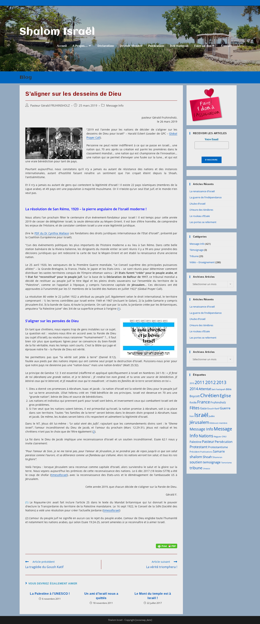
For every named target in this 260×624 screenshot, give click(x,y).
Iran (192, 416)
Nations (206, 435)
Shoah (207, 457)
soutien (196, 462)
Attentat (205, 389)
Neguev (217, 436)
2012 (210, 382)
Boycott (195, 396)
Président (195, 451)
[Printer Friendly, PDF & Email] (166, 545)
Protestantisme (218, 447)
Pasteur (208, 441)
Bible (228, 389)
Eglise (225, 395)
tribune (196, 467)
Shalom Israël (57, 32)
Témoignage (196, 250)
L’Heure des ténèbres (201, 209)
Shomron (217, 457)
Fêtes (194, 407)
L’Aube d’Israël (197, 203)
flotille (193, 402)
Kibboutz (214, 423)
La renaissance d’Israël (202, 191)
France (203, 402)
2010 (192, 383)
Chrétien (209, 395)
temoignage (212, 462)
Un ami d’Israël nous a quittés (101, 595)
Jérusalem (199, 422)
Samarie (219, 451)
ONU (224, 436)
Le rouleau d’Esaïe (200, 216)
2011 (200, 382)
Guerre (225, 408)
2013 (221, 382)
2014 (194, 388)
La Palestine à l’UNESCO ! (50, 593)
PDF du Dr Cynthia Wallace (51, 233)
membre (223, 423)
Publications (206, 451)
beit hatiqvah (218, 389)
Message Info (115, 105)
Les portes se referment (203, 222)
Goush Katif (213, 408)
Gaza (203, 408)
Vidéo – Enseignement (202, 262)
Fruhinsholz (218, 402)
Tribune (194, 256)
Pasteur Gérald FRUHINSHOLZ (50, 105)
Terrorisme (226, 462)
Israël (201, 415)
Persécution (223, 441)
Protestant (198, 446)
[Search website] (238, 45)
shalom (196, 456)
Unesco (206, 468)
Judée (212, 416)
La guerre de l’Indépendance (206, 197)
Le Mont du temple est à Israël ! (153, 595)
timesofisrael (59, 475)
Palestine (195, 442)
